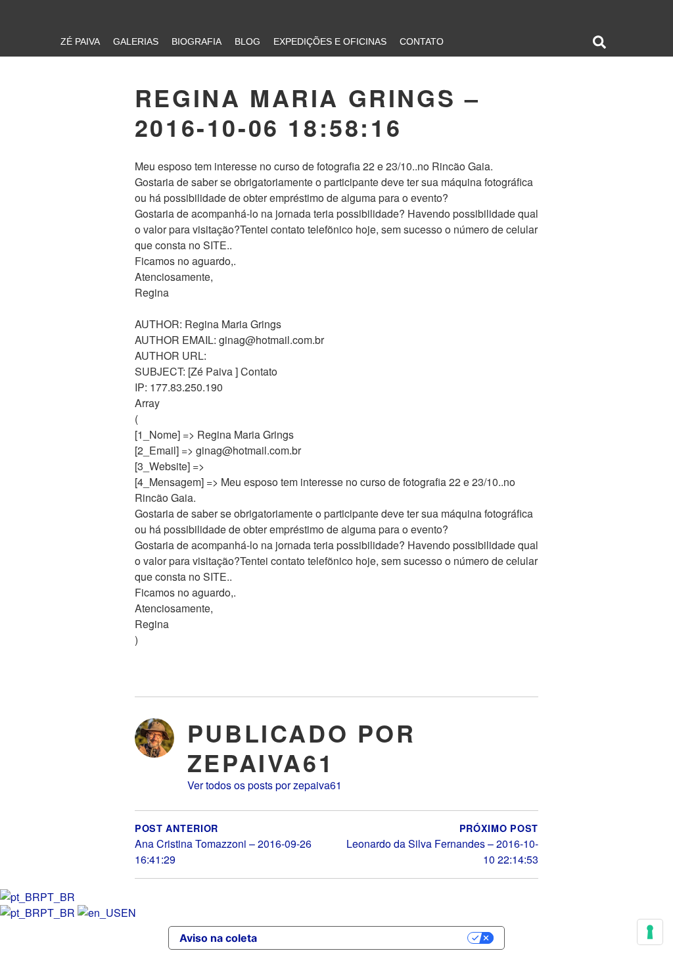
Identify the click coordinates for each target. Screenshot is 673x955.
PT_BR (57, 896)
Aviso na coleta (218, 937)
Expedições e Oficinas (329, 41)
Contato (422, 41)
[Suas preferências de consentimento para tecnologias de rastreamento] (650, 931)
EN (128, 912)
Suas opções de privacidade (369, 937)
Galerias (135, 41)
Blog (247, 41)
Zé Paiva (80, 41)
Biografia (196, 41)
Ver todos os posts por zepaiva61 (264, 785)
